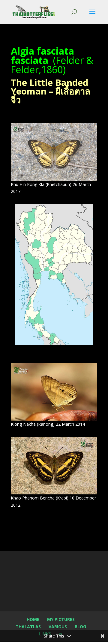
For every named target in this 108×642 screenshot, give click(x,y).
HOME (33, 619)
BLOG (80, 626)
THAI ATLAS (28, 626)
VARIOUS (58, 626)
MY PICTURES (61, 619)
